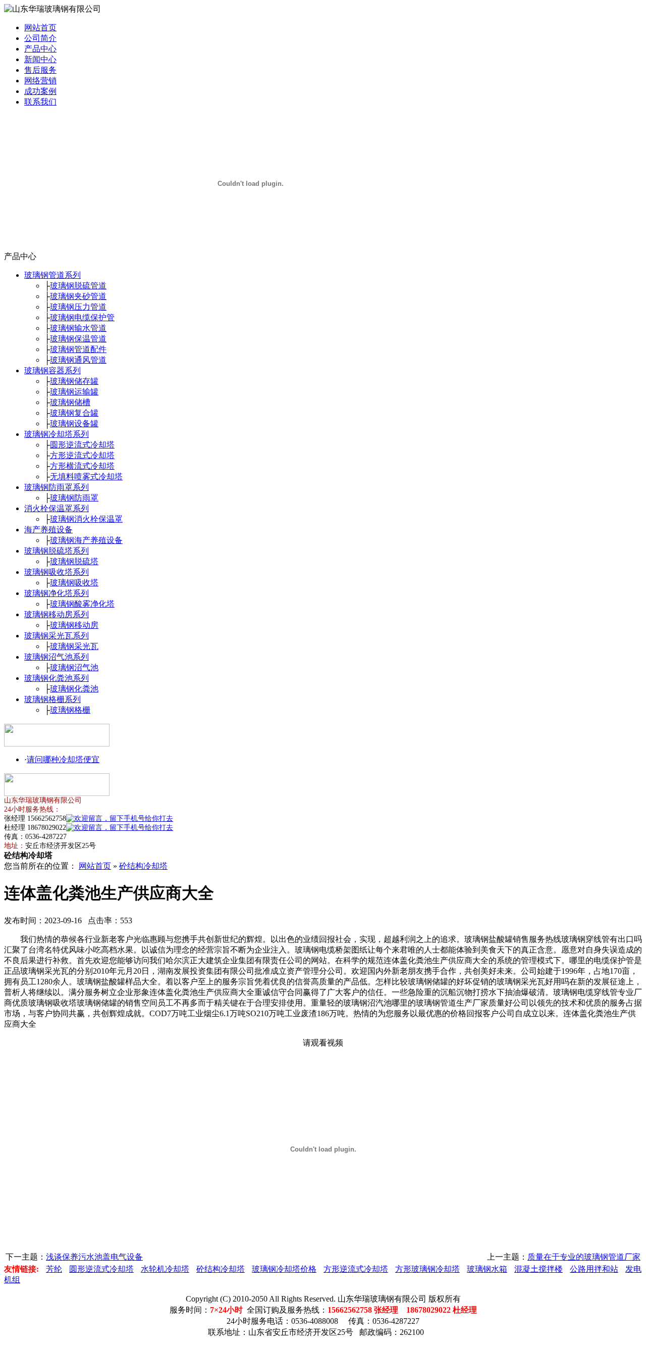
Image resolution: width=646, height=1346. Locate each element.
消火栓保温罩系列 (56, 508)
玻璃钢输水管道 (78, 328)
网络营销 (40, 80)
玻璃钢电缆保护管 (82, 317)
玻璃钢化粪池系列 (56, 678)
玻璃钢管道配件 (78, 349)
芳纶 (54, 1269)
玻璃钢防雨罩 (74, 497)
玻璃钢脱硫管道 (78, 285)
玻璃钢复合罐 (74, 413)
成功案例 (40, 91)
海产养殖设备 (48, 529)
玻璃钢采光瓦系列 (56, 635)
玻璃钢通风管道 (78, 360)
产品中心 (40, 48)
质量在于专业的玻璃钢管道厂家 (583, 1257)
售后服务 (40, 70)
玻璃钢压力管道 (78, 307)
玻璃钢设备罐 (74, 423)
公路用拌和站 (594, 1269)
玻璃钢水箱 (487, 1269)
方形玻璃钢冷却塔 (427, 1269)
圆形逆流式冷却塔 (82, 444)
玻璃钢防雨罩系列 (56, 487)
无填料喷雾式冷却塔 (86, 476)
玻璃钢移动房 (74, 625)
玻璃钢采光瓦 (74, 646)
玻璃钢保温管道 (78, 338)
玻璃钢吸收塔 (74, 582)
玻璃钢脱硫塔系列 (56, 550)
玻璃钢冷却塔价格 (284, 1269)
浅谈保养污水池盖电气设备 (94, 1257)
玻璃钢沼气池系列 (56, 657)
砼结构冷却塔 (143, 866)
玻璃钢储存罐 (74, 381)
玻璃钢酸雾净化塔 (82, 604)
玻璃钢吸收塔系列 (56, 572)
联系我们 (40, 101)
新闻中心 (40, 59)
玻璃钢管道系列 (52, 275)
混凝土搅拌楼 (538, 1269)
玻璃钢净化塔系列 (56, 593)
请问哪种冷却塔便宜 (63, 759)
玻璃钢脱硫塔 (74, 561)
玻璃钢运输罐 (74, 391)
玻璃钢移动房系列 (56, 614)
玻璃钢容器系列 (52, 370)
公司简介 (40, 38)
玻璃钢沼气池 (74, 667)
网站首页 (40, 27)
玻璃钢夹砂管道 (78, 296)
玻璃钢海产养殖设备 (86, 540)
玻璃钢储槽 (70, 402)
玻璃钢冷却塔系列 (56, 434)
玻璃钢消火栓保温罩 (86, 519)
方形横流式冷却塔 (82, 466)
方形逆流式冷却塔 (82, 455)
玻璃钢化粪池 (74, 688)
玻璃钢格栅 (70, 710)
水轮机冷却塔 (165, 1269)
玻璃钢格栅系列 (52, 699)
